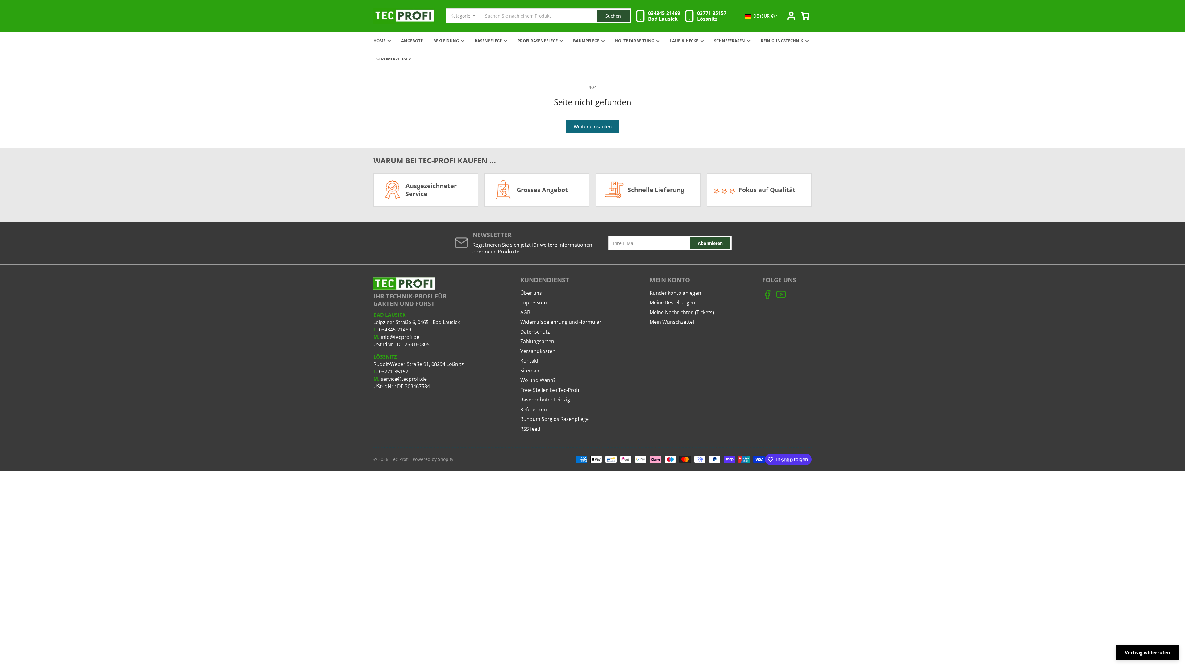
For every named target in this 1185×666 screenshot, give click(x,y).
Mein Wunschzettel (672, 322)
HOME (379, 40)
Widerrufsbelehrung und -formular (560, 322)
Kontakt (529, 360)
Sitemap (529, 370)
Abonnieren (710, 243)
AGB (525, 312)
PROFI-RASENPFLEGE (538, 40)
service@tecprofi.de (404, 379)
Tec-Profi (400, 459)
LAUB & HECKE (684, 40)
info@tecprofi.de (400, 337)
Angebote (412, 40)
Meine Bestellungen (672, 302)
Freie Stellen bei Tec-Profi (549, 390)
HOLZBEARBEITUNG (634, 40)
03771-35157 (393, 371)
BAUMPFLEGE (586, 40)
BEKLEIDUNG (446, 40)
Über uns (531, 293)
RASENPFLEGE (488, 40)
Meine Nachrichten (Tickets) (682, 312)
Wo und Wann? (537, 380)
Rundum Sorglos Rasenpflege (554, 419)
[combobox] (555, 16)
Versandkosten (537, 351)
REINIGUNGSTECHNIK (782, 40)
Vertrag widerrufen (1147, 652)
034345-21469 (395, 329)
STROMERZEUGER (393, 59)
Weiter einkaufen (593, 126)
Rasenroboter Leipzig (545, 399)
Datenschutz (535, 331)
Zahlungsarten (537, 341)
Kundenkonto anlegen (675, 293)
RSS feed (530, 429)
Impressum (533, 302)
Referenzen (533, 409)
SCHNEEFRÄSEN (729, 40)
